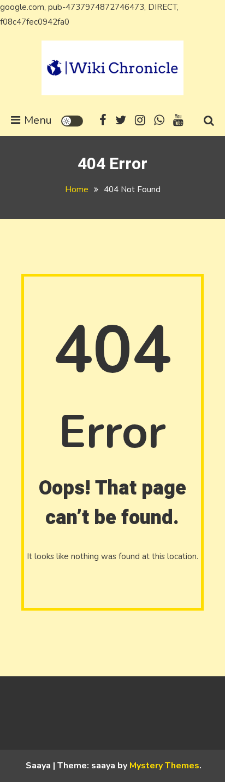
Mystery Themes (164, 766)
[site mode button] (72, 121)
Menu (38, 120)
